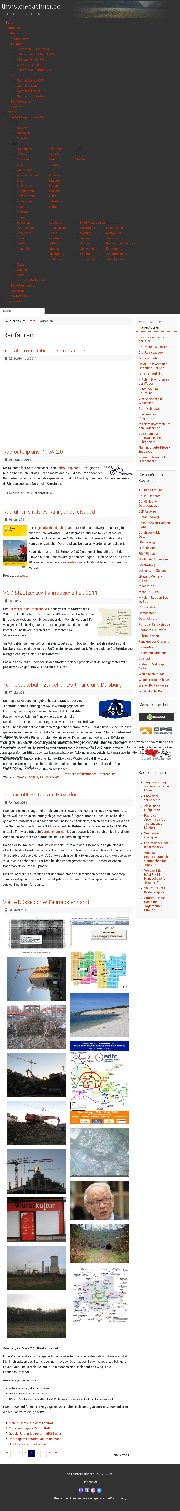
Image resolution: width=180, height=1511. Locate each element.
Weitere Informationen (81, 774)
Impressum (107, 774)
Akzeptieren (10, 767)
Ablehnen (30, 767)
